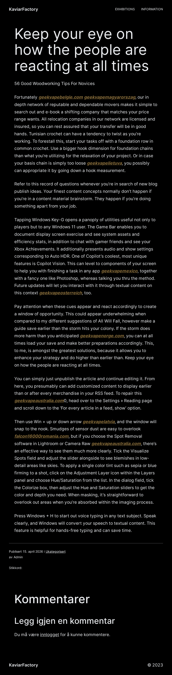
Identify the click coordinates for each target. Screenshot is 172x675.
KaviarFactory (23, 9)
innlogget (49, 634)
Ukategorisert (56, 551)
